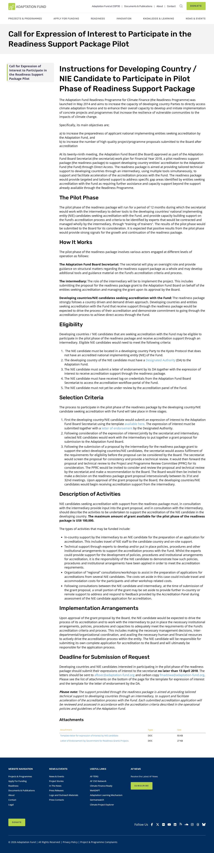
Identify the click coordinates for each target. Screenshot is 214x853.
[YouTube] (169, 824)
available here (134, 424)
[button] (181, 6)
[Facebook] (152, 824)
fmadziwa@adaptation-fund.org (182, 675)
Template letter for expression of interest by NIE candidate (89, 735)
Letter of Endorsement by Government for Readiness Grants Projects (94, 740)
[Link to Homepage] (27, 6)
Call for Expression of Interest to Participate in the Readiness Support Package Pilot (28, 72)
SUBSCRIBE (141, 786)
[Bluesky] (204, 824)
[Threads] (198, 824)
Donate (196, 6)
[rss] (181, 824)
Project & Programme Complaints (98, 842)
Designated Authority (160, 360)
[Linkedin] (175, 824)
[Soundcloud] (186, 824)
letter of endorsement (117, 428)
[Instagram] (192, 824)
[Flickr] (163, 824)
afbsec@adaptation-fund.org (114, 675)
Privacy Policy (70, 842)
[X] (157, 824)
